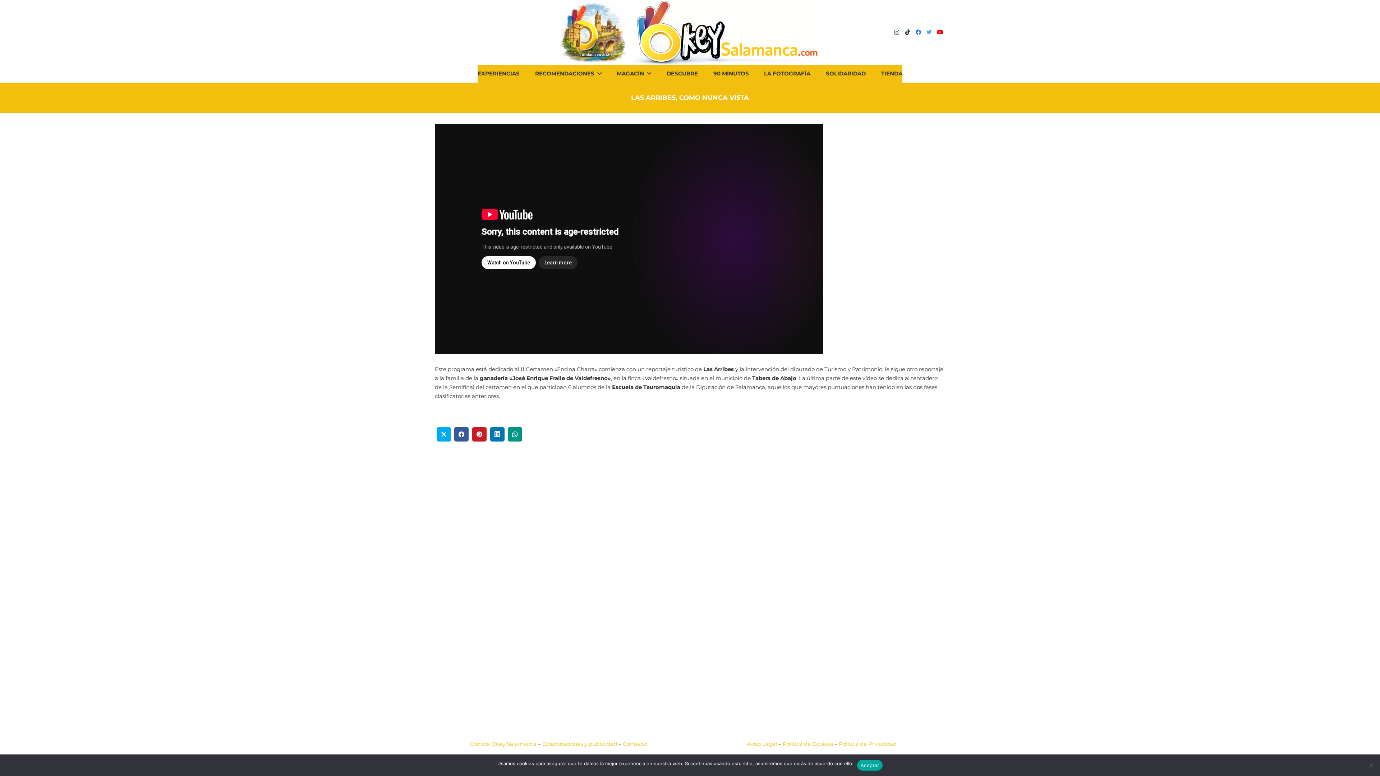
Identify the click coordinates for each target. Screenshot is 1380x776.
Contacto (635, 743)
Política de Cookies (808, 743)
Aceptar (870, 765)
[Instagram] (896, 32)
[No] (1371, 765)
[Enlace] (727, 32)
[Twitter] (929, 32)
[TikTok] (907, 32)
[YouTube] (939, 32)
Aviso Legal (762, 743)
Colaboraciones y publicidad (579, 743)
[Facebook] (918, 32)
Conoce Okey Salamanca (503, 743)
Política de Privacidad (868, 743)
